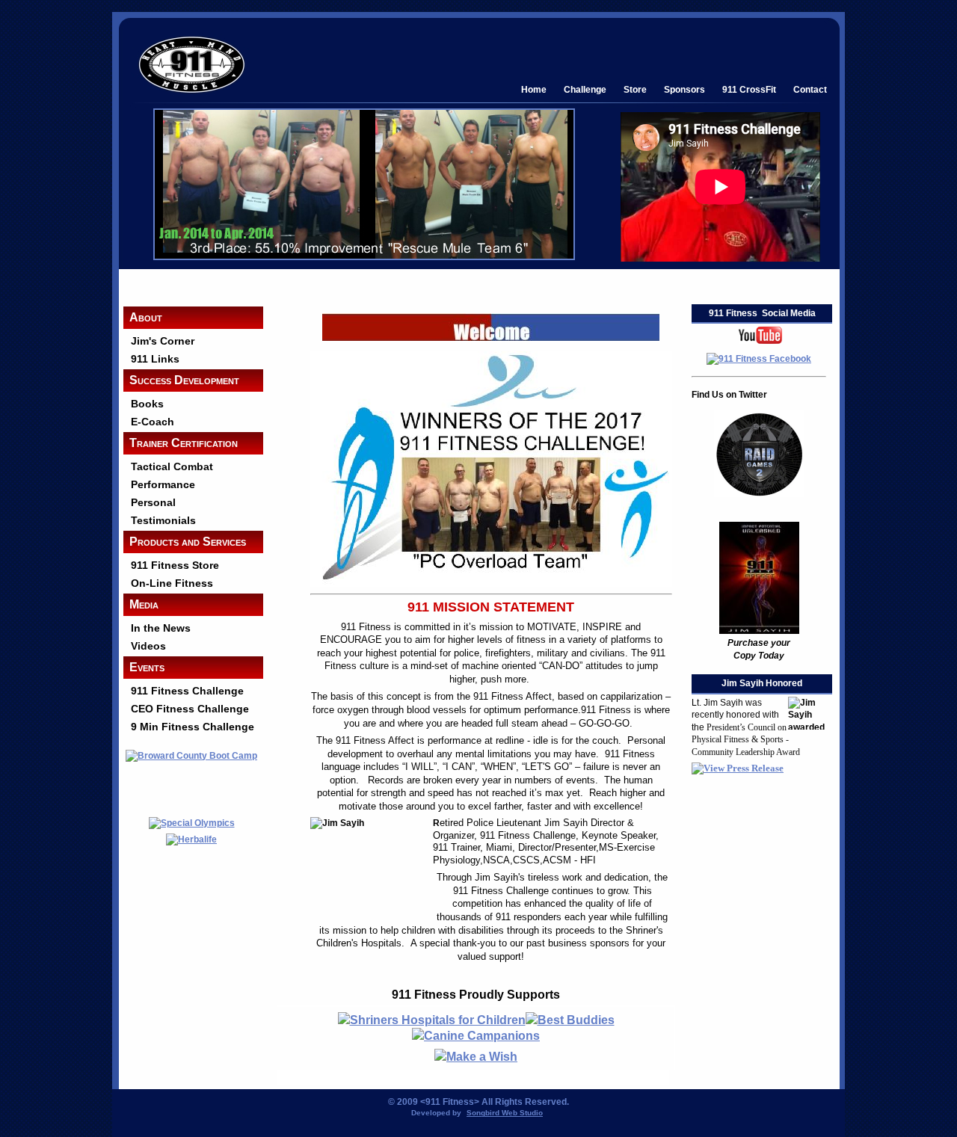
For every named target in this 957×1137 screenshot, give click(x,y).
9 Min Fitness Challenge (192, 727)
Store (635, 89)
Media (144, 604)
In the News (161, 628)
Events (146, 667)
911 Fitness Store (175, 565)
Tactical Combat (172, 466)
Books (147, 404)
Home (534, 89)
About (145, 317)
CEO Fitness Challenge (190, 709)
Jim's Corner (162, 341)
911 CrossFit (749, 89)
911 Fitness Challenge (187, 691)
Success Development (184, 380)
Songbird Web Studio (505, 1113)
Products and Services (187, 541)
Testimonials (163, 520)
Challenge (585, 89)
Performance (163, 484)
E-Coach (152, 422)
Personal (153, 502)
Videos (148, 646)
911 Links (155, 359)
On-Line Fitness (172, 583)
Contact (810, 89)
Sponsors (684, 89)
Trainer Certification (183, 443)
